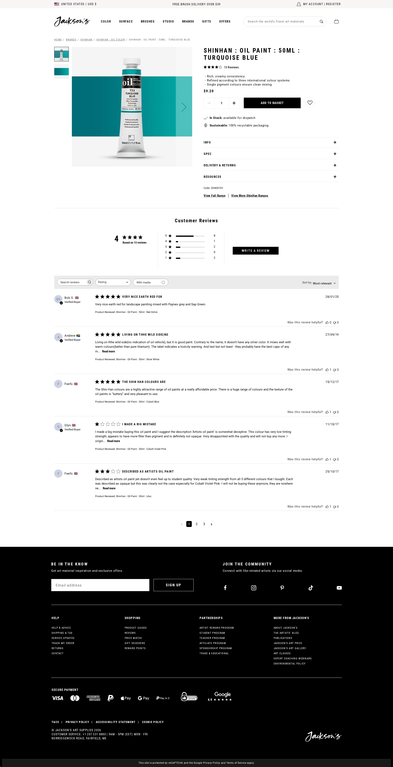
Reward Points (135, 648)
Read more (108, 351)
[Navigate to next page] (211, 524)
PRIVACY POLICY (77, 722)
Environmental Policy (290, 663)
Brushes (148, 21)
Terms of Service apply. (240, 762)
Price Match (133, 638)
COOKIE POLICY (153, 722)
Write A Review (256, 250)
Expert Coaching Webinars (293, 658)
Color (106, 21)
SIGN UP (173, 585)
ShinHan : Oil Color (110, 39)
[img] (205, 67)
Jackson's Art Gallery (290, 648)
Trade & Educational (214, 653)
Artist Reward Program (217, 627)
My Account (313, 4)
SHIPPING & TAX (62, 632)
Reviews (130, 632)
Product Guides (136, 627)
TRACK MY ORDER (63, 643)
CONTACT (58, 653)
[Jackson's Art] (72, 21)
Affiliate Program (213, 643)
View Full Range (214, 195)
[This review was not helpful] (334, 322)
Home (58, 39)
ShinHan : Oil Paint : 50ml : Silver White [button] (137, 359)
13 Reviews (231, 67)
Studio (168, 21)
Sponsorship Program (216, 648)
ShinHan (86, 39)
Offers (224, 21)
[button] (184, 107)
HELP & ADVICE (61, 627)
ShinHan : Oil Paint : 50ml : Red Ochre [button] (136, 312)
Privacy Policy (211, 762)
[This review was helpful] (327, 322)
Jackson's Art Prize (288, 643)
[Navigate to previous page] (181, 524)
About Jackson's (286, 627)
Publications (283, 638)
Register (333, 4)
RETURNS (57, 648)
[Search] (321, 21)
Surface (126, 21)
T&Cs (55, 722)
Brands (188, 21)
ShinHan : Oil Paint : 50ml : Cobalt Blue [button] (137, 401)
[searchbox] (72, 282)
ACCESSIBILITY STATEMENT (116, 722)
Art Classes (282, 653)
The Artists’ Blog (286, 632)
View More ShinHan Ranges (249, 195)
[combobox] (280, 21)
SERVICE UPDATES (63, 638)
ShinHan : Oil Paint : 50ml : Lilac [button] (133, 496)
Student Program (212, 632)
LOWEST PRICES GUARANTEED (196, 4)
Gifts (206, 21)
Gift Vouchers (135, 643)
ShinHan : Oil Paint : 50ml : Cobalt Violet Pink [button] (141, 449)
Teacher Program (212, 638)
